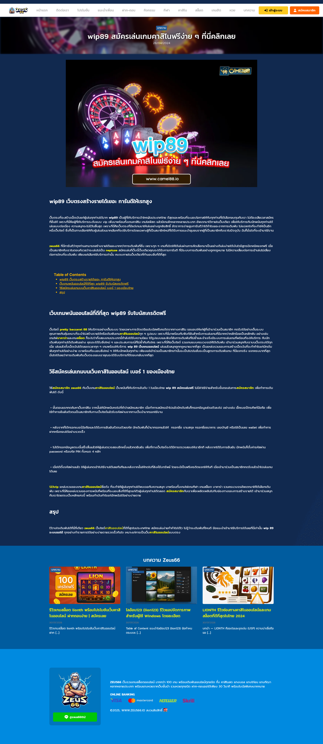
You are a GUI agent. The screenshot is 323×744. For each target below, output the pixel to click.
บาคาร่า (62, 338)
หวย (232, 10)
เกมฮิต (216, 10)
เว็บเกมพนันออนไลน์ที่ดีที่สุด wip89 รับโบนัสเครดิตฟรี (94, 283)
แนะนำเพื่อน (106, 10)
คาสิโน (182, 10)
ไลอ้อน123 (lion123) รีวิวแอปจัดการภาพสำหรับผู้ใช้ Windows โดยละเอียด (158, 613)
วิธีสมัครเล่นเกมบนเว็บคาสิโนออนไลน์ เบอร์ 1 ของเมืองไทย (96, 287)
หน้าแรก (42, 10)
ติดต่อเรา (62, 10)
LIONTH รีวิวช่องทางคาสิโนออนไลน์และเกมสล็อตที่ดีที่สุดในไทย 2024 (237, 613)
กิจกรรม (149, 10)
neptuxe (111, 250)
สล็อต (199, 10)
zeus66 (54, 245)
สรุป (62, 292)
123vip (54, 486)
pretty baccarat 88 (73, 329)
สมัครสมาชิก (61, 387)
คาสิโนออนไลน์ (129, 333)
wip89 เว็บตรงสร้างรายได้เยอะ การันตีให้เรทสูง (90, 279)
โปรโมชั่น (83, 10)
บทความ (249, 10)
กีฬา (167, 10)
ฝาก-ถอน (128, 10)
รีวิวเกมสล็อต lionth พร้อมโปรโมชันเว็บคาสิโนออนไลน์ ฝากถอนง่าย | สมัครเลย (84, 613)
